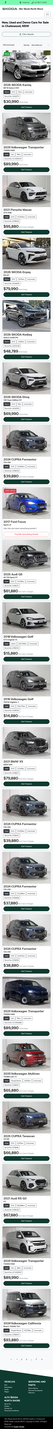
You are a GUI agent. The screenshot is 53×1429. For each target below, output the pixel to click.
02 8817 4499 (41, 2)
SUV (5, 1385)
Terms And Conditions (11, 1410)
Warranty (31, 1393)
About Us (7, 1404)
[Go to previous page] (11, 1359)
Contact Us (8, 1408)
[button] (47, 14)
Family (6, 1389)
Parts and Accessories (35, 1390)
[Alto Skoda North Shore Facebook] (6, 2)
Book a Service (33, 1388)
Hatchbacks (8, 1387)
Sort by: (26, 45)
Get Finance (26, 107)
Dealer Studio (19, 1427)
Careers (6, 1406)
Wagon (6, 1392)
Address (26, 2)
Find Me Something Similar (26, 534)
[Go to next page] (42, 1359)
